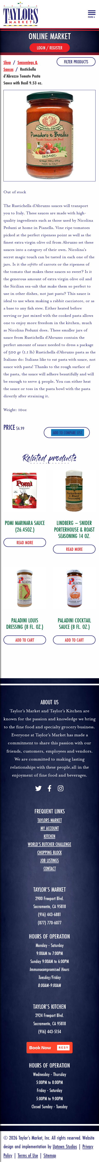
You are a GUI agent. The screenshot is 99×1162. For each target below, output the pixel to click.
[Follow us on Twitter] (38, 789)
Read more (25, 542)
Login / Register (49, 48)
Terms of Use (28, 1155)
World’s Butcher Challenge (49, 844)
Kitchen (49, 836)
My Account (50, 828)
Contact (50, 868)
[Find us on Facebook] (49, 789)
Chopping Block (49, 852)
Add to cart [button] (24, 640)
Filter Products (76, 62)
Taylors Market (50, 820)
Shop (7, 62)
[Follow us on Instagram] (60, 789)
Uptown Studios (65, 1146)
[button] (49, 1047)
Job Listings (49, 860)
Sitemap (50, 1155)
